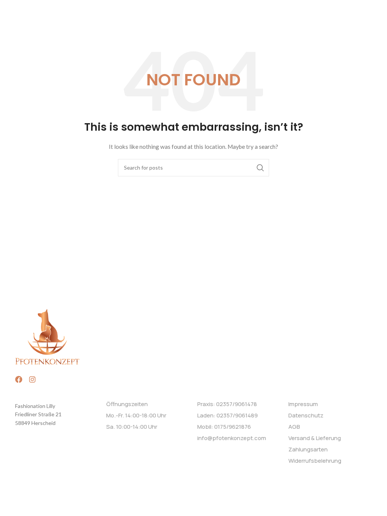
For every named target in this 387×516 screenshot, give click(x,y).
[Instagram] (32, 379)
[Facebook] (18, 379)
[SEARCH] (260, 167)
